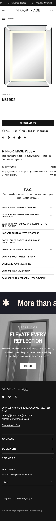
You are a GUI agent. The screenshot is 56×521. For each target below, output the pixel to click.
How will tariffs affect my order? (20, 233)
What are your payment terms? (18, 256)
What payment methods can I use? (19, 207)
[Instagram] (18, 397)
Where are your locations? (16, 263)
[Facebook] (3, 137)
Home (3, 18)
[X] (9, 137)
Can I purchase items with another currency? (20, 215)
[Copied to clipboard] (25, 137)
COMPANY (8, 439)
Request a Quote (28, 123)
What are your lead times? (16, 270)
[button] (28, 366)
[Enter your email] (51, 482)
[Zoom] (48, 27)
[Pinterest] (14, 137)
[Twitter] (11, 397)
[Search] (51, 10)
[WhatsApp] (20, 137)
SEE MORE (8, 458)
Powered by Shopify (35, 511)
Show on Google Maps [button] (11, 425)
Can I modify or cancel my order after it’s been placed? (24, 224)
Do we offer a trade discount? (18, 249)
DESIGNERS (9, 448)
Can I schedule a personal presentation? (24, 278)
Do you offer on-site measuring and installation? (21, 241)
